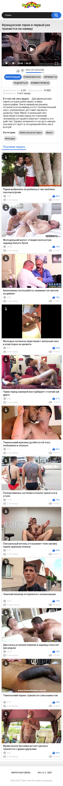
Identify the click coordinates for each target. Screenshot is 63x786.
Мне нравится (18, 70)
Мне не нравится (22, 70)
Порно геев (26, 780)
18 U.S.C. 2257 (44, 772)
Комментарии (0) (40, 83)
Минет (49, 132)
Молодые (10, 138)
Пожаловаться (32, 77)
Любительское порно (31, 132)
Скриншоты (50, 77)
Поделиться (21, 83)
